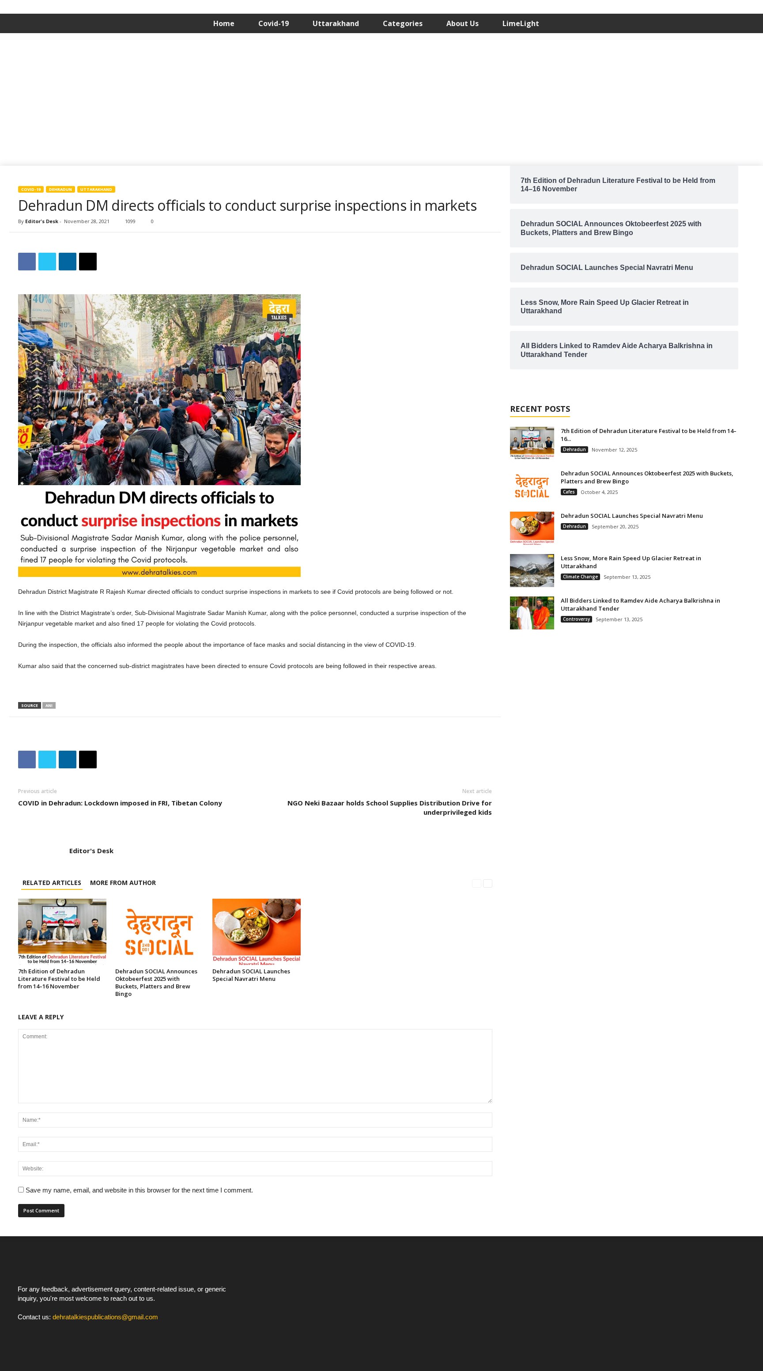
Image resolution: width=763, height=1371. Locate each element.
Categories (403, 23)
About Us (462, 23)
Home (223, 23)
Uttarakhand (336, 23)
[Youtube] (62, 1333)
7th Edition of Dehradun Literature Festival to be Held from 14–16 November (59, 978)
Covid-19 (273, 23)
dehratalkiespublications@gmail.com (105, 1317)
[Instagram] (45, 1333)
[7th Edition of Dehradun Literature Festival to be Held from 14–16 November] (62, 932)
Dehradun (60, 189)
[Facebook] (27, 1333)
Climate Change (580, 576)
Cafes (569, 492)
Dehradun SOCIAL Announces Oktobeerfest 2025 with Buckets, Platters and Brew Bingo (156, 982)
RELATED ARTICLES (52, 882)
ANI (49, 705)
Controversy (576, 619)
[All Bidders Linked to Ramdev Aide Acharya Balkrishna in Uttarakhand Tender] (532, 613)
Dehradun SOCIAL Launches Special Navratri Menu (251, 975)
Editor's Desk (41, 221)
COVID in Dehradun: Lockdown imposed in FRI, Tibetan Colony (120, 802)
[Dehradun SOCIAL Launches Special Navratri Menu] (256, 932)
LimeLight (520, 23)
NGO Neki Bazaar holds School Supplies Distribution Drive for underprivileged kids (389, 807)
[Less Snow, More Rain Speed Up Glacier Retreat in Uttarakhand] (532, 570)
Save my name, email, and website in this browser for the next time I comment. (139, 1190)
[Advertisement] (381, 99)
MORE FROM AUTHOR (123, 882)
